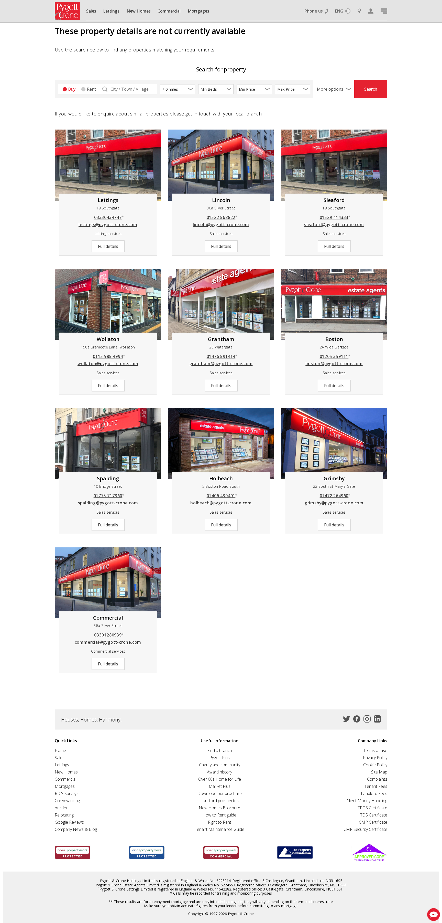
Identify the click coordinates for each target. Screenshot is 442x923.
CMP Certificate (373, 822)
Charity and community (219, 765)
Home (60, 750)
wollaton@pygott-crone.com (108, 363)
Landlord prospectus (220, 800)
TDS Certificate (373, 815)
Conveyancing (67, 800)
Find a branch (219, 750)
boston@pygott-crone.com (333, 363)
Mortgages (198, 11)
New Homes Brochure (219, 808)
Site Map (379, 772)
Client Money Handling (367, 800)
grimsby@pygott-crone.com (334, 502)
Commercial (169, 11)
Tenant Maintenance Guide (219, 829)
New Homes (139, 11)
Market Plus (219, 786)
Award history (219, 772)
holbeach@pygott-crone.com (221, 502)
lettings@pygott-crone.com (108, 224)
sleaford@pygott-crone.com (334, 224)
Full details (108, 246)
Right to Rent (219, 822)
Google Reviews (69, 822)
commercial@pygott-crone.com (108, 642)
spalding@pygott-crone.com (108, 502)
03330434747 (109, 217)
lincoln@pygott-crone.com (221, 224)
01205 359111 (335, 356)
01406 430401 (222, 495)
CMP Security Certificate (365, 829)
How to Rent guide (219, 815)
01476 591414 (222, 356)
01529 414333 (335, 217)
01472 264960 (335, 495)
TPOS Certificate (372, 808)
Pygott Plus (219, 757)
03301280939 (109, 635)
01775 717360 (109, 495)
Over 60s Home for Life (219, 779)
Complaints (377, 779)
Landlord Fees (374, 793)
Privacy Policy (375, 757)
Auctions (63, 808)
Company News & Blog (76, 829)
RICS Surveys (67, 793)
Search (370, 89)
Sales (91, 11)
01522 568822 (222, 217)
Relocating (64, 815)
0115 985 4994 (109, 356)
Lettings (111, 11)
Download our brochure (219, 793)
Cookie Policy (375, 765)
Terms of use (375, 750)
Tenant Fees (375, 786)
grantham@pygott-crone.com (221, 363)
